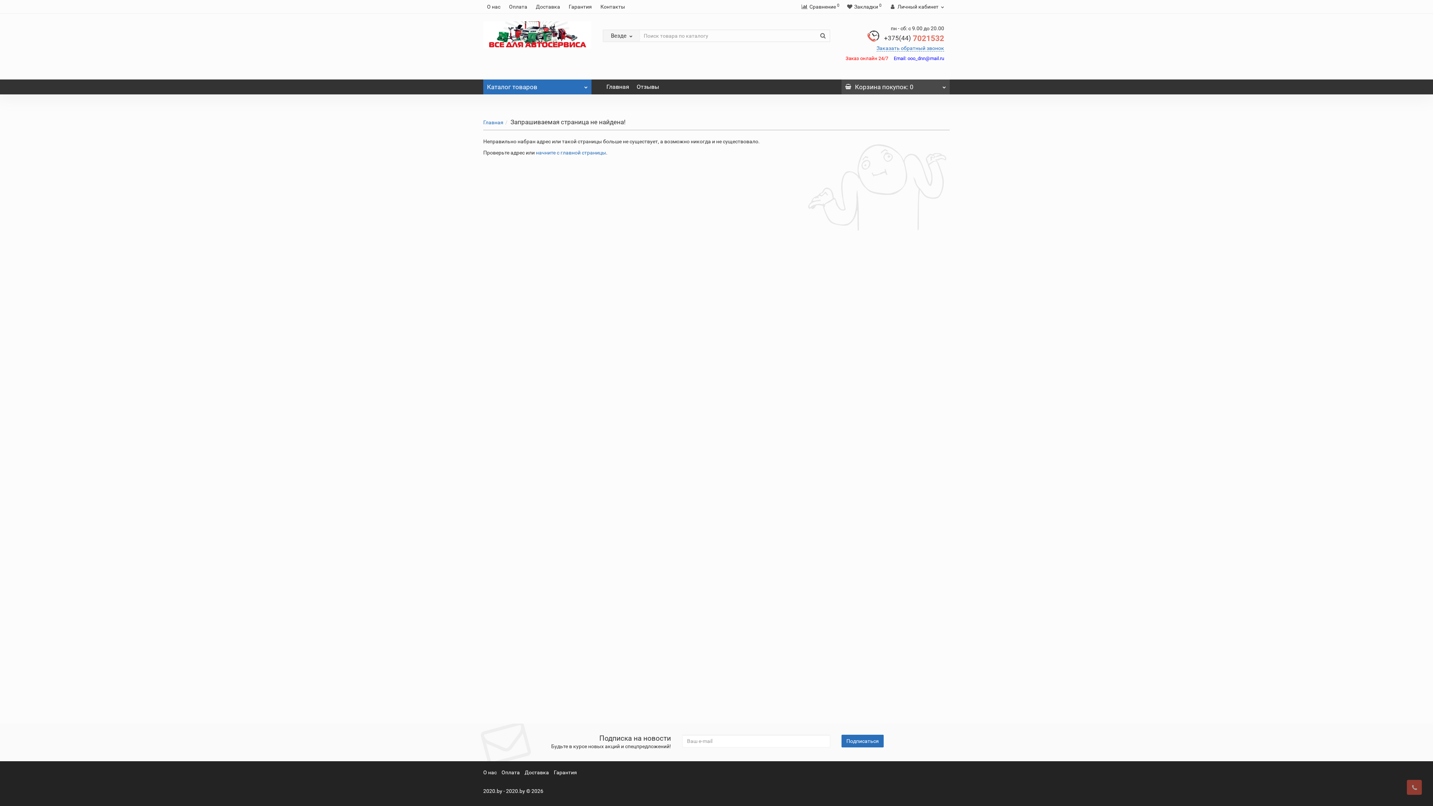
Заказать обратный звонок (910, 48)
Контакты (612, 7)
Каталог (512, 87)
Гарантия (580, 7)
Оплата (518, 7)
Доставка (548, 7)
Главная (617, 86)
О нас (493, 7)
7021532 (914, 38)
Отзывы (648, 86)
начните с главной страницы (571, 153)
